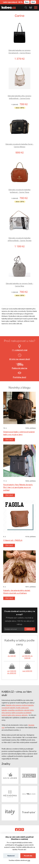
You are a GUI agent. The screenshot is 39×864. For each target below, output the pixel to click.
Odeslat (29, 629)
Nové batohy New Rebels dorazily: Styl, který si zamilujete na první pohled (18, 487)
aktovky (25, 715)
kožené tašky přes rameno (11, 715)
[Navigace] (35, 7)
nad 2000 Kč (27, 671)
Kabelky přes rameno (13, 705)
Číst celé (9, 439)
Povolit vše (28, 856)
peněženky (19, 710)
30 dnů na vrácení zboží (19, 359)
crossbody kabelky (8, 708)
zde (29, 860)
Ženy (26, 2)
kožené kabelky (28, 705)
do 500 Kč (12, 656)
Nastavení (11, 856)
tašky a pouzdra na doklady (21, 713)
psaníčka (11, 710)
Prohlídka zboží (19, 377)
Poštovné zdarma (19, 368)
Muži (33, 2)
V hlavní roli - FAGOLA (12, 540)
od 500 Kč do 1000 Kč (27, 657)
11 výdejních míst (19, 350)
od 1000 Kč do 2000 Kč (11, 672)
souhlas (20, 845)
